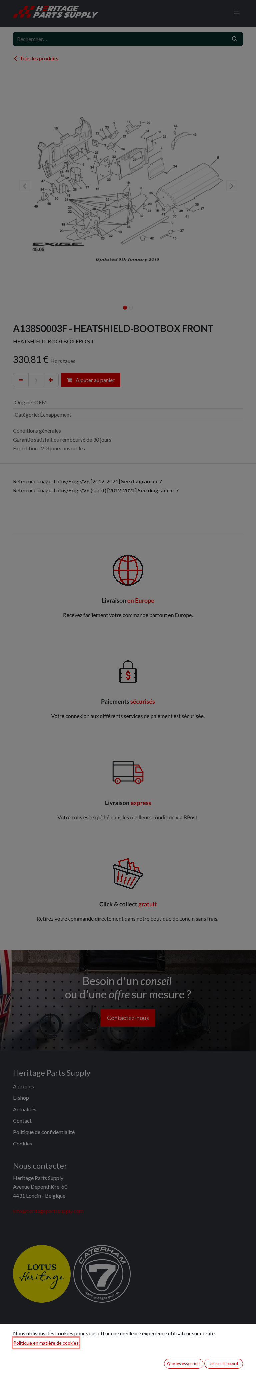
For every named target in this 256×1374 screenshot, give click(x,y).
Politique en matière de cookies (46, 1343)
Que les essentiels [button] (183, 1363)
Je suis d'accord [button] (224, 1363)
